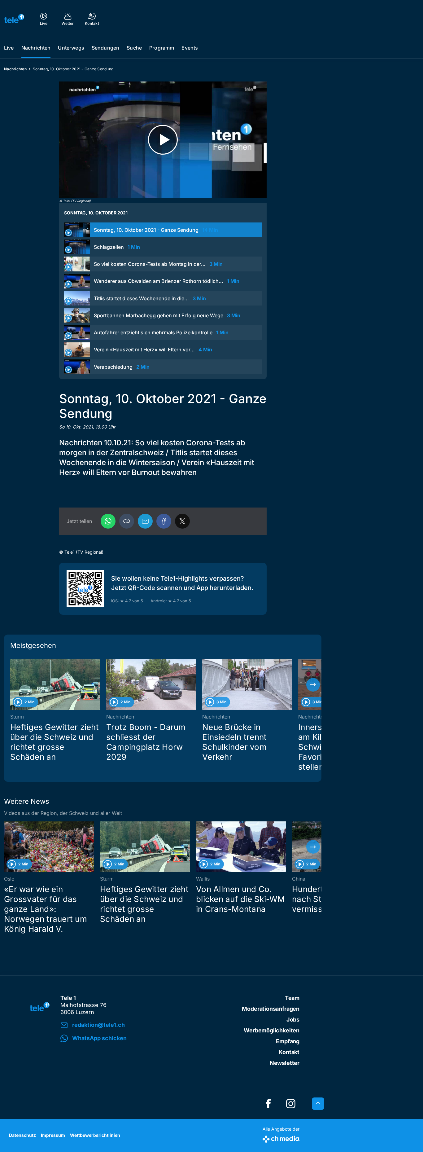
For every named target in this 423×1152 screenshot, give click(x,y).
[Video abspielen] (163, 139)
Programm (161, 48)
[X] (182, 521)
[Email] (145, 521)
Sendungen (105, 48)
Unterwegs (71, 48)
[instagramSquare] (291, 1103)
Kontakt (289, 1052)
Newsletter (284, 1063)
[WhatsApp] (108, 521)
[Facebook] (163, 521)
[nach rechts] (313, 685)
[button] (126, 521)
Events (189, 48)
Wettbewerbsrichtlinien (95, 1135)
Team (292, 998)
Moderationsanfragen (270, 1008)
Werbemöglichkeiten (271, 1030)
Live (9, 48)
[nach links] (12, 685)
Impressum (53, 1135)
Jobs (292, 1019)
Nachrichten (36, 48)
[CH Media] (281, 1138)
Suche (134, 48)
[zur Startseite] (14, 18)
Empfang (287, 1041)
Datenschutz (22, 1135)
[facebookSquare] (268, 1103)
